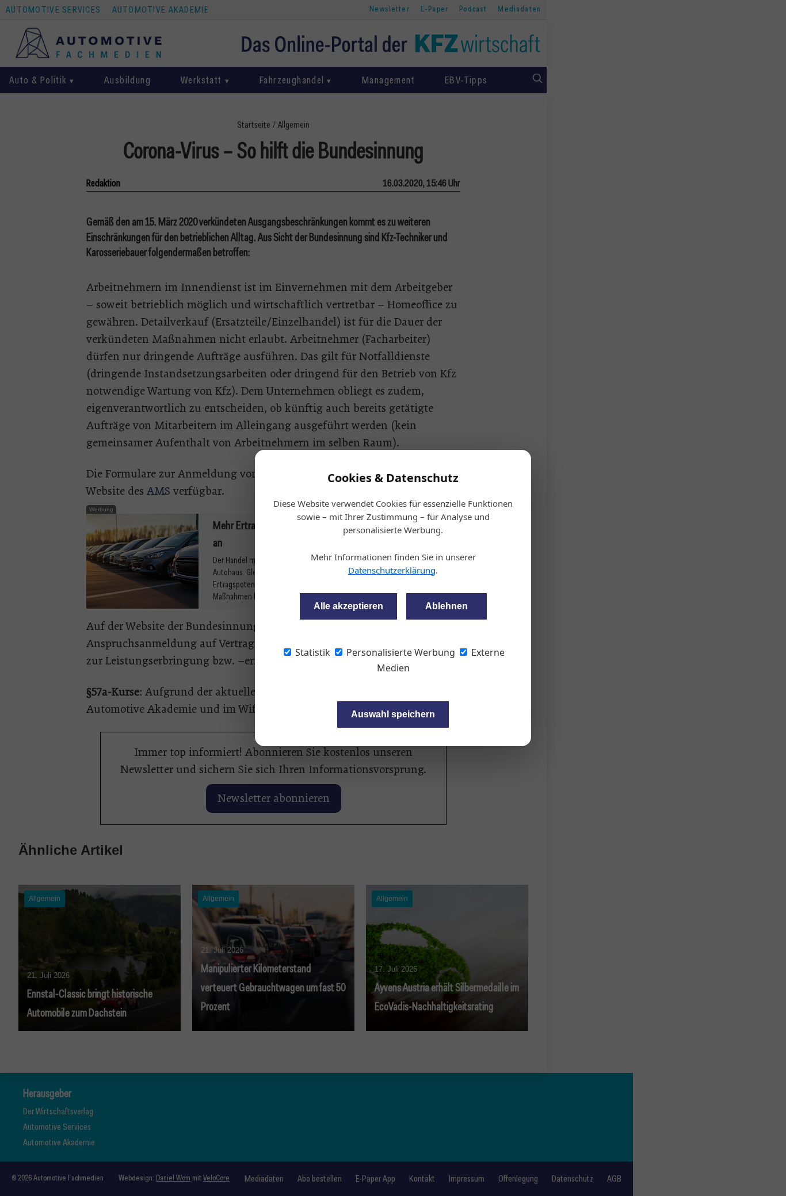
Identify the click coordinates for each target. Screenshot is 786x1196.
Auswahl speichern (393, 714)
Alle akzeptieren (348, 606)
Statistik (311, 652)
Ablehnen (446, 606)
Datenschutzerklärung (392, 570)
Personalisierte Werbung (399, 652)
